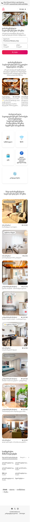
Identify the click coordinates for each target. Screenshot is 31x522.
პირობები (22, 513)
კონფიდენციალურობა (11, 513)
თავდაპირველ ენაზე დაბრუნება (19, 4)
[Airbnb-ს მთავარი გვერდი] (3, 9)
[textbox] (8, 47)
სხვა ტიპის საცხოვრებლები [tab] (9, 457)
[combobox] (14, 41)
